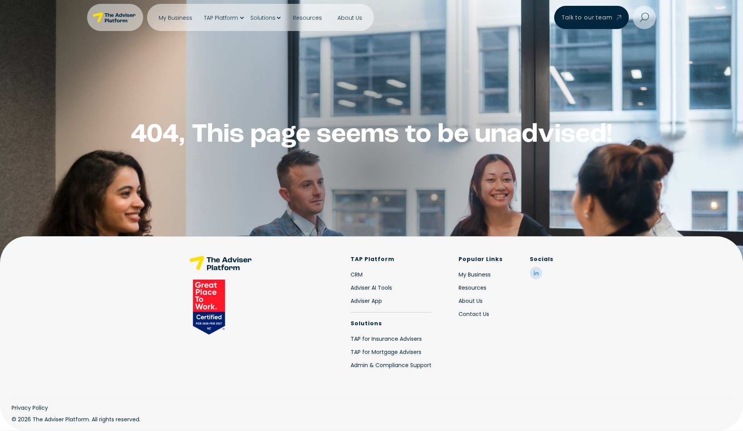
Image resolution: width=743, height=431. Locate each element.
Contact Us (474, 314)
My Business (175, 18)
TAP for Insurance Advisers (386, 339)
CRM (357, 274)
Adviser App (366, 301)
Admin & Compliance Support (391, 365)
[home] (115, 17)
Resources (307, 18)
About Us (349, 18)
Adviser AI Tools (371, 288)
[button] (223, 18)
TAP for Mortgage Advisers (386, 352)
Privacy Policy (30, 408)
